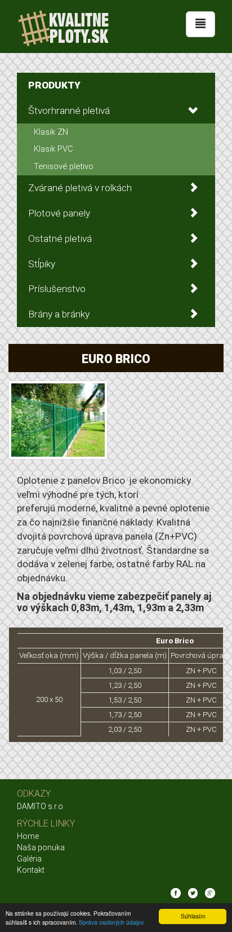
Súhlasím (193, 916)
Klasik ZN (51, 132)
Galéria (29, 858)
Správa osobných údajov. (112, 922)
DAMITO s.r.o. (41, 806)
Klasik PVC (53, 149)
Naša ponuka (41, 847)
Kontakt (30, 869)
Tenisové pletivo (63, 166)
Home (28, 836)
